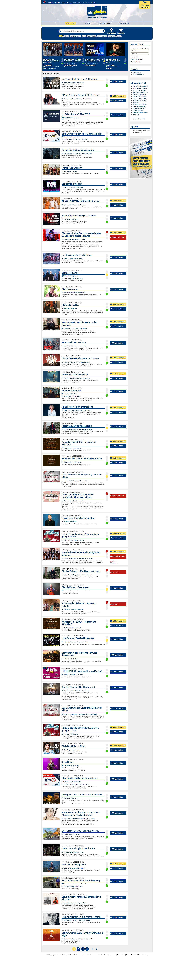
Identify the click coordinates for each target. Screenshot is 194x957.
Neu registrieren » (136, 62)
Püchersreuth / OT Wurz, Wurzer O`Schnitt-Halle (78, 939)
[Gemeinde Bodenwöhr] (63, 171)
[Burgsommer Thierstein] (63, 278)
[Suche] (60, 31)
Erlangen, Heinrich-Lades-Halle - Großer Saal (77, 378)
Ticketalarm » (113, 563)
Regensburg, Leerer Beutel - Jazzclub (74, 868)
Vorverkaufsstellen (53, 2)
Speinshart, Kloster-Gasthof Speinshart (75, 481)
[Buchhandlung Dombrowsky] (63, 903)
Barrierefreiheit (131, 955)
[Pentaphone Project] (63, 328)
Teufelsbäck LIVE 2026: (70, 394)
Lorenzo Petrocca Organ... (140, 112)
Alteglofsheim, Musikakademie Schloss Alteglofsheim (79, 818)
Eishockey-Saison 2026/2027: (72, 117)
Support (73, 2)
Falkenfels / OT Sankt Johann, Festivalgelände (77, 591)
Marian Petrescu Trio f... (140, 98)
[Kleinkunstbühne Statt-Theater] (63, 99)
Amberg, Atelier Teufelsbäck (72, 396)
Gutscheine (124, 23)
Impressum (92, 2)
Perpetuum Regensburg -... (140, 92)
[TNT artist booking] (63, 205)
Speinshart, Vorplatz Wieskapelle (73, 187)
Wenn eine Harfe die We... (140, 104)
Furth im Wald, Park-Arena (71, 834)
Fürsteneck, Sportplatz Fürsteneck (74, 540)
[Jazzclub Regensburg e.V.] (63, 868)
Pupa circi (136, 102)
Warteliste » (113, 561)
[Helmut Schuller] (63, 886)
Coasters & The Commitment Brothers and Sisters (51, 60)
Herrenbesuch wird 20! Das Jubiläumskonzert (72, 60)
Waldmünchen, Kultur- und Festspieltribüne (77, 362)
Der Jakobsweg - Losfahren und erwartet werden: (77, 884)
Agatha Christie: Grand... (140, 100)
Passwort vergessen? (137, 59)
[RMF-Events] (63, 378)
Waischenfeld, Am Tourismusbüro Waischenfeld (78, 153)
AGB (67, 2)
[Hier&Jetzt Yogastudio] (63, 852)
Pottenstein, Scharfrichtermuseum (74, 82)
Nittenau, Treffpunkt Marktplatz (73, 258)
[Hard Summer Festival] (63, 591)
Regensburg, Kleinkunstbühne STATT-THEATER (77, 99)
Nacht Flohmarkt (138, 110)
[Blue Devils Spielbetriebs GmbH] (63, 120)
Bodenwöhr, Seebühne (70, 171)
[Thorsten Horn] (63, 609)
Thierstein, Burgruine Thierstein (73, 278)
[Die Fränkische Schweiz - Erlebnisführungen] (63, 82)
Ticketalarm (104, 23)
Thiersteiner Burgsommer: (71, 276)
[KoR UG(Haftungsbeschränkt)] (63, 448)
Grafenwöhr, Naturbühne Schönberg (74, 205)
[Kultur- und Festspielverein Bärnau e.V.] (63, 346)
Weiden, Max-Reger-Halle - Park (73, 674)
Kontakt (84, 2)
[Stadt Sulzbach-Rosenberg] (63, 575)
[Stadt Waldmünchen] (63, 362)
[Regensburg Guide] (63, 691)
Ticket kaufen (117, 81)
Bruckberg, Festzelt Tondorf (72, 750)
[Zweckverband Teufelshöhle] (63, 292)
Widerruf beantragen (143, 955)
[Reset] (103, 31)
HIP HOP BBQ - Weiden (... (141, 86)
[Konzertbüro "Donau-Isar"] (63, 750)
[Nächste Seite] (92, 948)
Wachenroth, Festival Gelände (72, 448)
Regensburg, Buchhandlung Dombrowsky (76, 903)
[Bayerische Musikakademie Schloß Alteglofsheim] (63, 818)
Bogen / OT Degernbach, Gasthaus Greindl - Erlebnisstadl (80, 714)
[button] (134, 56)
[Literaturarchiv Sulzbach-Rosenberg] (63, 920)
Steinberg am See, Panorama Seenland (75, 239)
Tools (78, 2)
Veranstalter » (137, 72)
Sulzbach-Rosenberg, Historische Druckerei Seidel (78, 575)
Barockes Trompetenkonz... (141, 88)
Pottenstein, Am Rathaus (71, 219)
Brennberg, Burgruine (70, 308)
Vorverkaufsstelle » (138, 74)
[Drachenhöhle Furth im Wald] (63, 834)
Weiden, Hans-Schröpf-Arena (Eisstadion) (76, 120)
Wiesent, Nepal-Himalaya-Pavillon (74, 852)
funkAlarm (136, 114)
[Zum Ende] (97, 948)
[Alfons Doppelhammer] (63, 540)
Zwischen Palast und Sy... (140, 96)
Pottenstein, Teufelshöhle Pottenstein (75, 292)
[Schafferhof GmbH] (63, 429)
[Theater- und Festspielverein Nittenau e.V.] (63, 258)
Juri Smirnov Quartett (139, 90)
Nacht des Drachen (138, 108)
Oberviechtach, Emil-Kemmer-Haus (74, 501)
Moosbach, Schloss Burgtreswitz (73, 609)
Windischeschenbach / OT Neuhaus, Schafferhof (78, 429)
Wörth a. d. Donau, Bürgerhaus (73, 886)
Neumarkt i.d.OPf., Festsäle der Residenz (75, 328)
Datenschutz (121, 955)
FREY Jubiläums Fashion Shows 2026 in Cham (94, 60)
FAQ (63, 2)
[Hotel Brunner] (63, 396)
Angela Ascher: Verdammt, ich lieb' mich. (113, 60)
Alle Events (70, 23)
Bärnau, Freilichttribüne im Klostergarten (76, 346)
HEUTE (87, 23)
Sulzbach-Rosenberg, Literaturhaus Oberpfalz (77, 920)
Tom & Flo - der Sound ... (140, 94)
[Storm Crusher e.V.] (63, 939)
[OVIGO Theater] (63, 187)
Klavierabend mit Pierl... (140, 106)
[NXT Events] (63, 674)
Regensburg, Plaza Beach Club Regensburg (76, 691)
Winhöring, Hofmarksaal (71, 734)
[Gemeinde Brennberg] (63, 308)
